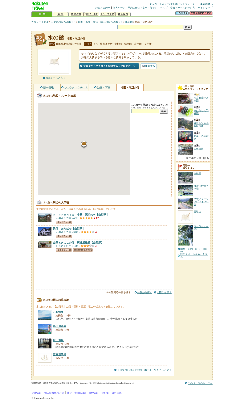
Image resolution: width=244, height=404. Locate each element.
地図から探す (164, 292)
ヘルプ (164, 7)
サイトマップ (205, 7)
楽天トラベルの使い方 (182, 7)
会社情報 (36, 392)
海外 (60, 14)
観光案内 (123, 14)
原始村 (197, 173)
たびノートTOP (39, 21)
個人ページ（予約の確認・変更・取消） (135, 7)
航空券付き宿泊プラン (83, 250)
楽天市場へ (206, 3)
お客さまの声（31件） (68, 232)
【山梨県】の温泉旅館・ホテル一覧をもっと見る (144, 369)
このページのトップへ (200, 383)
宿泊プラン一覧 (64, 222)
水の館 (129, 21)
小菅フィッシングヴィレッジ (201, 201)
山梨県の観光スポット (63, 21)
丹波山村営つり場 (201, 187)
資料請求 (117, 392)
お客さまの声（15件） (68, 245)
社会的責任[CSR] (76, 392)
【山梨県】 (81, 214)
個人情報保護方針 (54, 392)
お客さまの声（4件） (68, 218)
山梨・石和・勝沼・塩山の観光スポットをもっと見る (194, 253)
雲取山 (197, 211)
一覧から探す (144, 292)
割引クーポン (91, 14)
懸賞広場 (76, 14)
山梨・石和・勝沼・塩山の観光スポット (100, 21)
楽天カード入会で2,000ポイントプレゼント (173, 3)
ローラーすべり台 (201, 227)
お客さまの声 (102, 7)
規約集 (105, 392)
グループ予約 (107, 14)
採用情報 (93, 392)
